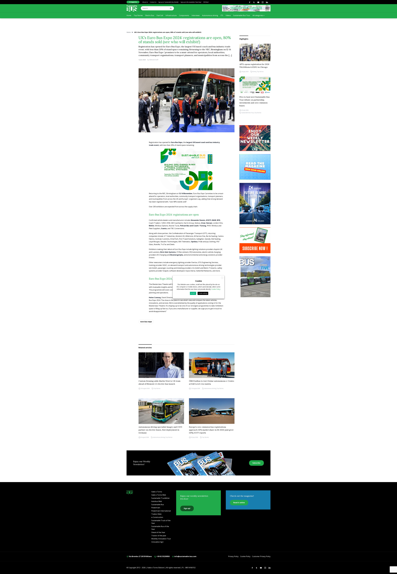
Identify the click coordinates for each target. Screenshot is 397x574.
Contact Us (153, 2)
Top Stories (138, 15)
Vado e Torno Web (158, 495)
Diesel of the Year (158, 532)
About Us (145, 2)
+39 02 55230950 (163, 556)
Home (129, 15)
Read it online (239, 502)
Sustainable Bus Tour (241, 15)
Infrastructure (171, 15)
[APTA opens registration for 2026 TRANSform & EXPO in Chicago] (254, 52)
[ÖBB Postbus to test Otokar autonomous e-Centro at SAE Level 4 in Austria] (211, 365)
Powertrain (155, 508)
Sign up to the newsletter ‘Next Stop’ (191, 2)
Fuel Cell (160, 15)
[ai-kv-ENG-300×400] (254, 203)
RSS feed (205, 2)
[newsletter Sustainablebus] (254, 138)
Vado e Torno (156, 492)
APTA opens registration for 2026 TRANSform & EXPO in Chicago (254, 65)
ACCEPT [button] (193, 293)
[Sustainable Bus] (132, 8)
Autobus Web (156, 501)
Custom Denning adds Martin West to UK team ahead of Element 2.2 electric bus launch (159, 382)
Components (184, 15)
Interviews (196, 15)
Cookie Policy (245, 556)
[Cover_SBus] (254, 276)
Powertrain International (161, 511)
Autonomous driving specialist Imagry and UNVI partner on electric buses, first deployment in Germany (160, 430)
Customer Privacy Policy (261, 556)
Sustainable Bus (157, 504)
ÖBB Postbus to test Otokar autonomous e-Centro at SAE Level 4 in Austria (211, 382)
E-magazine (133, 2)
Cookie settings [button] (202, 293)
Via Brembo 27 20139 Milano (140, 556)
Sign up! (187, 508)
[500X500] (186, 173)
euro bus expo (146, 321)
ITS (222, 15)
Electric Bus (149, 15)
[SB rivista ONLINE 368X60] (246, 8)
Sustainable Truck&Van (160, 498)
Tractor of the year (158, 535)
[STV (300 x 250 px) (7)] (254, 167)
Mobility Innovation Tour (161, 539)
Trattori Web (156, 514)
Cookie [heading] (198, 281)
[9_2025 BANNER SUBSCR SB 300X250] (254, 240)
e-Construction (157, 517)
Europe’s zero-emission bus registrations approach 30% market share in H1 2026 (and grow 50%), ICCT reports (211, 430)
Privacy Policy (233, 556)
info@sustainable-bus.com (185, 556)
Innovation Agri (157, 542)
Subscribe (256, 463)
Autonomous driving (210, 15)
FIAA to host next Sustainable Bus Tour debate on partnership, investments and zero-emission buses (254, 101)
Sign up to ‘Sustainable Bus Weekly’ (168, 2)
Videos (228, 15)
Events (254, 72)
